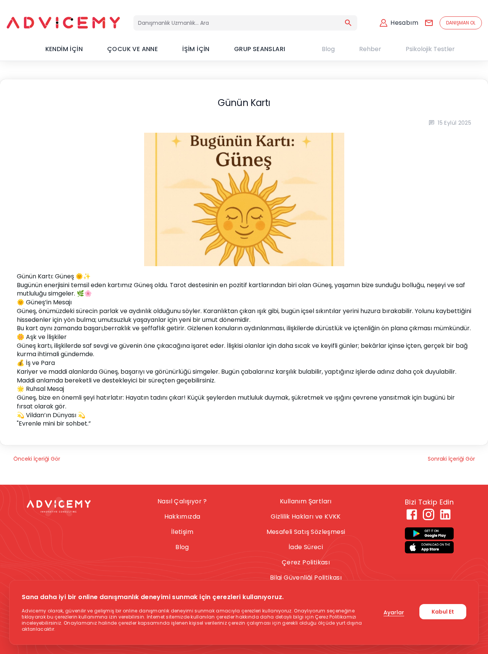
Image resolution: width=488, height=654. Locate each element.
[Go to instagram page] (428, 514)
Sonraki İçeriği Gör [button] (451, 459)
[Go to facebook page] (412, 514)
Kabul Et (443, 611)
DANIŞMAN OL (460, 22)
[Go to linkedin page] (445, 514)
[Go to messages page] (428, 22)
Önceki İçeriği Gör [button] (36, 459)
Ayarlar (394, 612)
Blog (328, 49)
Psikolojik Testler (430, 49)
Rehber (370, 49)
